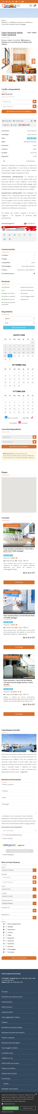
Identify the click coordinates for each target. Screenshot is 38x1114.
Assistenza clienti (7, 1012)
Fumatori (10, 938)
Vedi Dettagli (19, 582)
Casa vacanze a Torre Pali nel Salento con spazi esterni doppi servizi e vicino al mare (18, 682)
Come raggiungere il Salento (11, 1017)
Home (3, 20)
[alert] (19, 1103)
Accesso (10, 946)
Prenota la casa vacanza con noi (12, 997)
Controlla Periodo (19, 327)
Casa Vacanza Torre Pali (11, 730)
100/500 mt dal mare (11, 525)
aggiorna (21, 845)
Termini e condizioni (8, 1038)
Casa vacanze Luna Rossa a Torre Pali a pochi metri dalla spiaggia (18, 550)
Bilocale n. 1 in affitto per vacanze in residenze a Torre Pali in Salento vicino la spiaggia (17, 23)
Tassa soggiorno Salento (10, 1048)
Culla (9, 935)
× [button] (36, 1094)
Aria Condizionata (14, 924)
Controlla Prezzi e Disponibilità (19, 111)
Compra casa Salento (8, 1068)
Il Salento (4, 1022)
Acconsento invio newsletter (12, 827)
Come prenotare (7, 1002)
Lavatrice (10, 944)
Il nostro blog (6, 1078)
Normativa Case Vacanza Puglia (12, 1027)
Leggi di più (22, 1101)
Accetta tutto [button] (10, 1108)
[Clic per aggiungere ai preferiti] (35, 121)
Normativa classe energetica (11, 1043)
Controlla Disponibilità (19, 447)
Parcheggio (11, 949)
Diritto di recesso (7, 1007)
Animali (10, 927)
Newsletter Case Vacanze (10, 1089)
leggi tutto (24, 772)
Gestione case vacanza (9, 1073)
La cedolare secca (7, 1053)
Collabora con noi (7, 1058)
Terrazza (10, 952)
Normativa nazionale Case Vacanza (13, 1032)
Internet (10, 941)
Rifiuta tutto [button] (27, 1108)
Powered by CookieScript (8, 1112)
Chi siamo (5, 992)
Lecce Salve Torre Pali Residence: (17, 42)
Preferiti (5, 1084)
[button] (19, 1104)
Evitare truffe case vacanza (10, 1063)
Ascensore (11, 929)
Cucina (9, 932)
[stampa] (31, 121)
